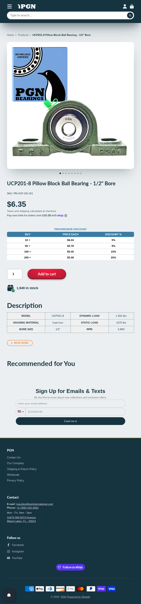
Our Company (15, 463)
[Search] (130, 15)
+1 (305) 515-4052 (28, 507)
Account (125, 6)
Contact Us (14, 457)
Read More (21, 343)
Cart (132, 6)
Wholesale (13, 474)
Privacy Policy (15, 480)
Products (23, 34)
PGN (63, 596)
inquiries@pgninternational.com (34, 504)
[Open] (9, 595)
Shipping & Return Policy (22, 469)
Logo (26, 6)
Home (10, 34)
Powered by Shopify (78, 596)
